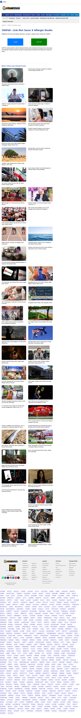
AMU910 (2, 702)
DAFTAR (39, 42)
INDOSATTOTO (23, 673)
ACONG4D (2, 655)
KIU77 (9, 602)
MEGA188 (46, 671)
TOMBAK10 (25, 640)
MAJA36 (23, 655)
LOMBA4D (36, 655)
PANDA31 (22, 702)
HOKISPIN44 (44, 591)
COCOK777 (10, 627)
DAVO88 (2, 611)
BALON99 (59, 649)
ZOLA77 (58, 631)
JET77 (19, 653)
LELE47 (28, 675)
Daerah (18, 18)
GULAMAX (54, 711)
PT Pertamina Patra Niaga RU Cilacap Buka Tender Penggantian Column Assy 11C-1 (13, 406)
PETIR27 (59, 709)
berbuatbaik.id (45, 563)
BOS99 (24, 680)
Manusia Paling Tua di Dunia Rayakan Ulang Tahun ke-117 (39, 203)
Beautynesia (71, 571)
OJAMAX (57, 693)
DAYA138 (74, 695)
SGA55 (65, 664)
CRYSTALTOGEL (10, 593)
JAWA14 (2, 673)
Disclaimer (58, 577)
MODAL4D (56, 642)
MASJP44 (66, 678)
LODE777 (48, 675)
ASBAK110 (75, 702)
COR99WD (30, 598)
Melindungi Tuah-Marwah (47, 18)
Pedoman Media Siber (61, 565)
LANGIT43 (2, 638)
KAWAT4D (69, 662)
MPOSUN (70, 693)
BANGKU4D (9, 633)
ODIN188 (2, 633)
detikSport (24, 573)
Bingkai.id (44, 577)
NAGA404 (45, 691)
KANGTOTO (38, 598)
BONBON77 (76, 673)
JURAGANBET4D (26, 627)
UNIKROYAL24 (54, 671)
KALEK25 (28, 600)
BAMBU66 (61, 673)
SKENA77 (64, 684)
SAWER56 (47, 711)
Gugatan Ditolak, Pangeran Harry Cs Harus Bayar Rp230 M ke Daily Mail (13, 545)
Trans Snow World (46, 573)
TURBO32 (46, 709)
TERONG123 (3, 602)
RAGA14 (54, 678)
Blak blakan (49, 14)
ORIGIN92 (11, 640)
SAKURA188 (24, 666)
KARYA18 (31, 642)
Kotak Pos (58, 569)
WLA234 (27, 709)
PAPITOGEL (3, 678)
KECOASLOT (71, 711)
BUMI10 (52, 613)
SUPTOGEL (65, 644)
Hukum (33, 14)
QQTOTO (59, 666)
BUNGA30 (2, 642)
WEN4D (37, 702)
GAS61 (68, 618)
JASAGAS (35, 658)
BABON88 (15, 631)
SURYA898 (32, 624)
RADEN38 (37, 695)
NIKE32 (10, 622)
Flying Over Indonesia (47, 581)
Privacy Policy (59, 575)
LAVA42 (11, 607)
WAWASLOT (44, 604)
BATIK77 (33, 651)
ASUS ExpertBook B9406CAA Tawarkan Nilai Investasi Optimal (13, 490)
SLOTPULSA (36, 604)
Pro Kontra (56, 14)
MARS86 (76, 662)
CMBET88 (41, 662)
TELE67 (68, 704)
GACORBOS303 (50, 631)
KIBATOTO (73, 602)
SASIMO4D (62, 600)
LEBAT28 (67, 607)
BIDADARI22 (61, 704)
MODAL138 (73, 660)
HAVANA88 (68, 615)
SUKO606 (77, 635)
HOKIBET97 (46, 646)
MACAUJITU (17, 642)
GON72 (42, 629)
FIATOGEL (66, 649)
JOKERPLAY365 (25, 622)
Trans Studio (45, 575)
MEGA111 (2, 680)
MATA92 (68, 671)
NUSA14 (76, 638)
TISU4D (16, 613)
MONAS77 (9, 642)
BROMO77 (9, 671)
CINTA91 (36, 635)
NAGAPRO (29, 655)
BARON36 (2, 658)
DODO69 (62, 671)
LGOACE (46, 620)
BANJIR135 (20, 709)
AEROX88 (16, 711)
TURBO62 (57, 700)
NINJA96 (66, 598)
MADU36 (55, 675)
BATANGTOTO (3, 607)
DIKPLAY (33, 622)
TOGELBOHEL (72, 697)
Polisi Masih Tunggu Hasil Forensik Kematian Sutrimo (39, 382)
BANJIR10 (39, 624)
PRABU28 (33, 646)
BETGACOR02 (33, 611)
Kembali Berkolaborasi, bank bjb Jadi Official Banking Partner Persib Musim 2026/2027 (39, 426)
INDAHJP (22, 675)
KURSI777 (67, 691)
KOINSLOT (40, 609)
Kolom (43, 14)
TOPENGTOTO (18, 620)
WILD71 (48, 600)
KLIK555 (76, 689)
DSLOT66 (57, 680)
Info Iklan (58, 573)
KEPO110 (47, 666)
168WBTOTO (23, 613)
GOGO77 (67, 640)
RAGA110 (72, 598)
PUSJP (10, 662)
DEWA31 (53, 598)
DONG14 (22, 671)
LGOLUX (11, 660)
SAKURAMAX (52, 695)
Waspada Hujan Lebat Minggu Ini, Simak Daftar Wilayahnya (14, 342)
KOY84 (15, 644)
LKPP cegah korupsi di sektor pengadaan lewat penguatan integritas (12, 322)
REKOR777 (37, 693)
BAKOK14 (39, 709)
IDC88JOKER (52, 691)
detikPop (34, 579)
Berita (11, 14)
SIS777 (41, 627)
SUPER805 (22, 682)
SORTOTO (9, 600)
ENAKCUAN (53, 620)
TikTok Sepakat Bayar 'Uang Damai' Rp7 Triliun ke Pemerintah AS (14, 485)
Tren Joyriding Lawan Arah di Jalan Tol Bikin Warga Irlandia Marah (39, 525)
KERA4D (53, 697)
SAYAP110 (57, 684)
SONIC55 (48, 593)
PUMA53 (42, 675)
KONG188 (34, 627)
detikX (38, 14)
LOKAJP (67, 669)
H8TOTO (17, 660)
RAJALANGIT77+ (19, 607)
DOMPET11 (9, 613)
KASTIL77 (18, 649)
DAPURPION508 (55, 624)
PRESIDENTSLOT (54, 635)
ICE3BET (17, 627)
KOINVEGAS (24, 602)
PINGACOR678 (62, 711)
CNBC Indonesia (72, 565)
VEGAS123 (50, 684)
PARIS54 (70, 689)
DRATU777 (64, 631)
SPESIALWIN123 (44, 635)
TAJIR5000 (27, 689)
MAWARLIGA (30, 682)
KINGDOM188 (3, 669)
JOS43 (23, 678)
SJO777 (62, 642)
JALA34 (75, 629)
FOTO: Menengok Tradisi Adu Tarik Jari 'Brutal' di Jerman (14, 302)
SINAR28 (27, 609)
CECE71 (54, 646)
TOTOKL (22, 638)
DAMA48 (23, 591)
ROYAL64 (39, 649)
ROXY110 (70, 686)
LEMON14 (18, 598)
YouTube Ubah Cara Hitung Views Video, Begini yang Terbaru (14, 283)
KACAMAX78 (17, 633)
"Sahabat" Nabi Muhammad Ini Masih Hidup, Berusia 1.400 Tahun (13, 164)
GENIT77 (35, 631)
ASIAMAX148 (24, 611)
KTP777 (57, 689)
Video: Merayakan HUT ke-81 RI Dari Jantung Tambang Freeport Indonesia (39, 446)
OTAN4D (22, 604)
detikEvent (44, 569)
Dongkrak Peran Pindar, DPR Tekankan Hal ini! (40, 302)
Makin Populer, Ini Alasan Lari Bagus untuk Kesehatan (13, 243)
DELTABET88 (52, 638)
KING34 (53, 664)
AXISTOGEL (56, 611)
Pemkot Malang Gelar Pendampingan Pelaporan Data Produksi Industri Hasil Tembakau (12, 511)
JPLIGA (66, 622)
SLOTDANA (32, 615)
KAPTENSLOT (66, 604)
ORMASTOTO (68, 638)
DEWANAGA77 (11, 709)
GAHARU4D (29, 671)
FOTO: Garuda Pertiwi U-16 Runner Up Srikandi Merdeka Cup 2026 (40, 421)
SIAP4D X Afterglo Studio (14, 25)
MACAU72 (62, 618)
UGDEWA (16, 693)
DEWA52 (51, 680)
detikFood (34, 565)
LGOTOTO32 (67, 695)
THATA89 (11, 697)
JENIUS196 (65, 660)
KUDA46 (8, 604)
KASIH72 (63, 635)
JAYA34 (68, 596)
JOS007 (47, 627)
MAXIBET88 (65, 613)
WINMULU (2, 651)
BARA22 (74, 618)
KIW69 (23, 629)
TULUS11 (33, 649)
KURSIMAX (63, 609)
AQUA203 (16, 622)
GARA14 (75, 704)
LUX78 (47, 629)
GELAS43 (8, 673)
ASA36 (53, 669)
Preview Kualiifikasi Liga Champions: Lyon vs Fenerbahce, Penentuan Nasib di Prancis (13, 426)
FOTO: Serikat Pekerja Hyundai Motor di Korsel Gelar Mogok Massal (14, 223)
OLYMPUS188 (3, 697)
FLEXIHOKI (23, 658)
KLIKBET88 (10, 646)
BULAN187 (47, 607)
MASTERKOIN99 (26, 700)
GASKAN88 (60, 629)
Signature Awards (46, 571)
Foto (68, 14)
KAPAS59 (2, 600)
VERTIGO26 (9, 684)
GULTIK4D (45, 640)
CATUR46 (63, 624)
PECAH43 (51, 604)
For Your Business (46, 583)
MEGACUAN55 (10, 651)
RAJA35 (74, 593)
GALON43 (63, 693)
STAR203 (65, 709)
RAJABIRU (35, 600)
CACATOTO (40, 678)
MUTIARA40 (47, 706)
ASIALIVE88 (33, 697)
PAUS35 (41, 596)
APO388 (22, 631)
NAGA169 (66, 602)
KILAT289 (62, 702)
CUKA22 (9, 675)
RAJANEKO (35, 629)
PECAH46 (60, 607)
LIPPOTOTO (10, 700)
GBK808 (51, 591)
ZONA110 (15, 675)
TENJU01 (17, 697)
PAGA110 (75, 691)
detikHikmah (34, 577)
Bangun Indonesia (8, 21)
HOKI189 (2, 609)
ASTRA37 (40, 706)
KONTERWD (34, 596)
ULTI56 (29, 629)
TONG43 (31, 613)
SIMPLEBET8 (20, 609)
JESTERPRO (70, 646)
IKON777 (24, 642)
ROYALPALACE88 (39, 642)
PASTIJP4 (63, 686)
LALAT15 (54, 607)
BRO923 (59, 682)
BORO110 (2, 613)
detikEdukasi (25, 565)
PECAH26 (75, 706)
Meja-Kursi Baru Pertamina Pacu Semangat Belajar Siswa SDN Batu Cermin (13, 466)
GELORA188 (3, 624)
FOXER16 (34, 607)
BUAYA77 (33, 618)
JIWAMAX (15, 658)
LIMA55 (69, 702)
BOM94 (63, 653)
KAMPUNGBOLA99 (24, 662)
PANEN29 (58, 660)
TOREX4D (22, 644)
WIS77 (16, 702)
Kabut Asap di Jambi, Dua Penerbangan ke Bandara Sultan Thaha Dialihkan (39, 168)
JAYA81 (2, 596)
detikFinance (25, 567)
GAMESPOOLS (74, 669)
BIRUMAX (32, 640)
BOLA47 (72, 644)
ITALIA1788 (40, 664)
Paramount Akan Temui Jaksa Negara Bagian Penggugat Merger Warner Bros (13, 144)
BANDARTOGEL (48, 618)
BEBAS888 (55, 593)
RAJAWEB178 (62, 675)
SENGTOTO (57, 644)
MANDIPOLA (54, 640)
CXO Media (71, 575)
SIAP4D (4, 25)
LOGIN (15, 42)
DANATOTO (26, 649)
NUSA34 (48, 704)
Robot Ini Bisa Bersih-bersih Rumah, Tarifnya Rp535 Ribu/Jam (40, 545)
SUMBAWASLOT (41, 633)
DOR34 (72, 678)
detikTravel (34, 563)
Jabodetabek (18, 14)
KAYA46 (2, 653)
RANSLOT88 (42, 689)
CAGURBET (37, 691)
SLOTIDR (46, 624)
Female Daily (72, 573)
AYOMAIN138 (75, 604)
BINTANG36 (54, 673)
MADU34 (31, 620)
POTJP (24, 598)
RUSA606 (74, 651)
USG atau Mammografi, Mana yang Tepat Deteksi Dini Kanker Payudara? (39, 124)
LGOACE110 (13, 618)
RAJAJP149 (73, 622)
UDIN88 (19, 618)
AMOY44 (10, 706)
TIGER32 (15, 682)
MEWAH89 (34, 689)
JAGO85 (43, 702)
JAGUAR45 (30, 591)
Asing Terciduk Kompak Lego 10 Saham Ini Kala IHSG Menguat (39, 104)
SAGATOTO (61, 633)
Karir (57, 567)
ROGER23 (23, 684)
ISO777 (59, 697)
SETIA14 (38, 602)
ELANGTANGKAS (73, 631)
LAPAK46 (16, 655)
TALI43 (7, 596)
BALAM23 (17, 686)
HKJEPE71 (2, 615)
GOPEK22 (8, 691)
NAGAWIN (45, 613)
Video (72, 14)
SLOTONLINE (67, 666)
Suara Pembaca (34, 18)
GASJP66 (69, 600)
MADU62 (53, 649)
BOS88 (25, 620)
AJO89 (1, 704)
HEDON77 (41, 593)
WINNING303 (3, 662)
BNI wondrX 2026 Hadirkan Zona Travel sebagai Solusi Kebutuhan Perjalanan (38, 208)
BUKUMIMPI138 (31, 678)
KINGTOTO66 (12, 635)
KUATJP (42, 600)
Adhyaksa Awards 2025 (61, 18)
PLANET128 (75, 596)
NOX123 (49, 702)
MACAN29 (47, 596)
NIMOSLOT (60, 691)
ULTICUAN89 (9, 702)
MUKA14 (18, 640)
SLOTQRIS (30, 680)
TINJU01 (58, 613)
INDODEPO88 (71, 609)
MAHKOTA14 (10, 598)
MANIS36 (27, 607)
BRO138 (29, 660)
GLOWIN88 (76, 600)
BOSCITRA (35, 675)
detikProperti (25, 579)
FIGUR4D (39, 640)
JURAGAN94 (65, 591)
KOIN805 (2, 593)
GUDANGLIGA (71, 655)
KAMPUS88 (59, 669)
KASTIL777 (45, 602)
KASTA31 (71, 664)
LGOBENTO (9, 611)
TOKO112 (22, 693)
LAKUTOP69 (3, 629)
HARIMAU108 (3, 622)
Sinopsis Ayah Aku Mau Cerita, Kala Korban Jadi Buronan (13, 362)
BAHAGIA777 (34, 662)
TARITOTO (19, 635)
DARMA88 (62, 593)
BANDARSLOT (38, 671)
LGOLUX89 (41, 686)
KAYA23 (2, 684)
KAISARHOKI (27, 593)
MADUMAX (30, 693)
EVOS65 (27, 596)
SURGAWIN (3, 627)
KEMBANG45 (30, 702)
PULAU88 (54, 704)
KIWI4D (59, 664)
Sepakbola (24, 575)
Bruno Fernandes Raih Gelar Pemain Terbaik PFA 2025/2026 (39, 451)
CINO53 (2, 631)
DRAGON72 (62, 627)
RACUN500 (8, 704)
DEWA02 (10, 664)
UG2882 (57, 591)
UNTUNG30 (10, 713)
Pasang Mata (45, 565)
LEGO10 (37, 591)
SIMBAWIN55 (17, 615)
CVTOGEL (25, 615)
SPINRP (54, 596)
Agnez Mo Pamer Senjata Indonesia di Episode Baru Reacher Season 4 (40, 485)
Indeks (77, 14)
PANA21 (10, 620)
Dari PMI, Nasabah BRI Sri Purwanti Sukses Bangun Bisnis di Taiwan (13, 382)
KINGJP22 (16, 611)
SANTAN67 (49, 653)
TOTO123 (18, 651)
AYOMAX (71, 684)
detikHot (24, 571)
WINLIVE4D (23, 664)
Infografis (63, 14)
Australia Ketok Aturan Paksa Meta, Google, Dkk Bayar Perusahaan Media (39, 342)
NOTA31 (74, 671)
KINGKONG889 (61, 646)
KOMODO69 (38, 613)
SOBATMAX (37, 638)
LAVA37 (34, 706)
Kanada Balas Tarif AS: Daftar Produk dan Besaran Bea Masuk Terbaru (39, 149)
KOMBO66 (29, 644)
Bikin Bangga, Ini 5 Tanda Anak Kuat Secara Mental (13, 203)
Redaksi (57, 563)
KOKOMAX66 (3, 666)
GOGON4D (19, 596)
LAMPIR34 (55, 702)
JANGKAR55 (3, 620)
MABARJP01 (68, 629)
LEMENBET (25, 697)
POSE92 (35, 593)
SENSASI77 (50, 689)
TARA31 (22, 600)
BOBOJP (64, 655)
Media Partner (59, 571)
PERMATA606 (3, 640)
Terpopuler (12, 18)
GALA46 (60, 695)
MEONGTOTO (46, 673)
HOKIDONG (72, 611)
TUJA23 (60, 678)
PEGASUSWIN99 (71, 653)
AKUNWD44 (3, 713)
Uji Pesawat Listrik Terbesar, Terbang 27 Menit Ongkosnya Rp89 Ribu (14, 124)
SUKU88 (34, 609)
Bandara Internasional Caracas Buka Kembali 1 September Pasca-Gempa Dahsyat (40, 248)
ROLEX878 (8, 682)
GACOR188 (21, 691)
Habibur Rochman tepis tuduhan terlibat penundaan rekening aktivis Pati (38, 362)
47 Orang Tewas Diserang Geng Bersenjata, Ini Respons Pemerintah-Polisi (14, 263)
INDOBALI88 (36, 684)
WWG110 (46, 649)
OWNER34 (19, 593)
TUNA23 (23, 660)
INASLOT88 (44, 660)
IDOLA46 (31, 673)
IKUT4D (24, 695)
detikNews (24, 563)
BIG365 (37, 680)
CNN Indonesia (72, 563)
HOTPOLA (73, 649)
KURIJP (65, 697)
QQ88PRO (25, 618)
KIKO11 (40, 607)
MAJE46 (39, 646)
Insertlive (71, 569)
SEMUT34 (24, 669)
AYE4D (77, 684)
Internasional (26, 14)
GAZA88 (53, 622)
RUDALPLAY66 (31, 664)
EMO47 (1, 691)
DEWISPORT (41, 651)
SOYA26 (72, 613)
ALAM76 (2, 644)
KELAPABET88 (62, 620)
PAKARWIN (2, 706)
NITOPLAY (46, 598)
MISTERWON (54, 627)
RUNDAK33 (71, 680)
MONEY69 (35, 700)
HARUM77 (11, 669)
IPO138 (25, 653)
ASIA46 (68, 642)
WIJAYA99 (49, 644)
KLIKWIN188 (3, 695)
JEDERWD (2, 591)
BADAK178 (16, 591)
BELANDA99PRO (10, 609)
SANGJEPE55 (25, 704)
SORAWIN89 (43, 700)
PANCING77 (11, 649)
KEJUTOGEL (9, 686)
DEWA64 (63, 689)
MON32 (26, 624)
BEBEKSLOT (26, 651)
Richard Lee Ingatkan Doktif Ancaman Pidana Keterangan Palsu (40, 505)
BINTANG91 (9, 644)
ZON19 (49, 655)
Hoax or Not (26, 18)
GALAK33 (54, 600)
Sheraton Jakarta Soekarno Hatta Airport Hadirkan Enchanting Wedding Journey (39, 129)
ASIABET (39, 618)
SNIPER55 (31, 666)
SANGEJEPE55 (3, 618)
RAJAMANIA (39, 669)
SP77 (43, 653)
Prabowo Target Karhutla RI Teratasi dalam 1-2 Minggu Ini (14, 104)
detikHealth (34, 567)
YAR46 (61, 706)
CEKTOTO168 (54, 609)
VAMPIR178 (3, 711)
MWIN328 (51, 660)
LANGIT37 (54, 662)
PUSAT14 (61, 615)
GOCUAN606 (11, 629)
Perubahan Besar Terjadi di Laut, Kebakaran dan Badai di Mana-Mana (39, 243)
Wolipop (33, 569)
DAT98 (29, 658)
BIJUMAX (10, 624)
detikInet (24, 569)
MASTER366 (29, 638)
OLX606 (74, 666)
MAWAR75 (72, 591)
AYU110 (47, 609)
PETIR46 (9, 638)
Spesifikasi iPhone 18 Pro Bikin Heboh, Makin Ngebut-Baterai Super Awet (39, 283)
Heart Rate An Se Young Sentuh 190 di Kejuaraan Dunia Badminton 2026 (38, 401)
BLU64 (43, 693)
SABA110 (15, 638)
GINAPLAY (48, 642)
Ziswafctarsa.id (45, 579)
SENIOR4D (2, 598)
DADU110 (15, 673)
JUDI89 (53, 666)
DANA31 (49, 611)
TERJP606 (37, 653)
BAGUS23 (27, 706)
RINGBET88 (44, 680)
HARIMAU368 (3, 635)
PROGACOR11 (18, 624)
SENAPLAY (49, 651)
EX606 (21, 706)
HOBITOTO (46, 622)
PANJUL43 (2, 646)
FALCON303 (61, 596)
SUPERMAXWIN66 (51, 633)
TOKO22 (28, 631)
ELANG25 (60, 622)
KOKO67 (70, 675)
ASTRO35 (58, 604)
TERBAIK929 (64, 611)
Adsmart (5, 18)
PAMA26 (11, 666)
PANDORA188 (3, 660)
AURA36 (74, 607)
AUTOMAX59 (3, 693)
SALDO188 (41, 631)
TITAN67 (16, 600)
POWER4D (56, 653)
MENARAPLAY (28, 635)
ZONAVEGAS (29, 691)
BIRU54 (48, 662)
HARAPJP (32, 633)
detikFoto (34, 575)
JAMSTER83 (42, 611)
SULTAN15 (50, 693)
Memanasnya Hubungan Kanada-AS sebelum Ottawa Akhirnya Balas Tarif (40, 69)
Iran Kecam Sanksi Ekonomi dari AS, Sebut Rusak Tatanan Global (13, 183)
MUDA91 (17, 666)
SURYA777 (40, 697)
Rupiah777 (31, 602)
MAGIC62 (70, 624)
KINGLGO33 (36, 660)
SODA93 (16, 664)
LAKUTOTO (16, 602)
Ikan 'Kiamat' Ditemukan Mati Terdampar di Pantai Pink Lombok (13, 446)
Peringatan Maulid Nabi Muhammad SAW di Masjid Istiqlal (13, 84)
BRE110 (14, 653)
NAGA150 (56, 686)
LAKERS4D (60, 638)
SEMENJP (59, 602)
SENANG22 (54, 615)
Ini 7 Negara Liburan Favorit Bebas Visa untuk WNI (40, 322)
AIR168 (55, 618)
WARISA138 (40, 704)
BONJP (14, 691)
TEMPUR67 (42, 644)
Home (7, 14)
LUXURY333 (66, 682)
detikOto (24, 577)
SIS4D (68, 593)
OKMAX (8, 653)
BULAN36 (43, 655)
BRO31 (76, 633)
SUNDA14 (47, 669)
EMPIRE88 (61, 662)
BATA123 (9, 591)
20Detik (33, 573)
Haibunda (71, 567)
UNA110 (73, 682)
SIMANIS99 (17, 678)
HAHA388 (72, 709)
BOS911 (13, 596)
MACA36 (45, 638)
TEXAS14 (69, 658)
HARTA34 (47, 664)
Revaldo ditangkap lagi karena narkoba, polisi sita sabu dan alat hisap (13, 401)
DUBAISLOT (3, 649)
